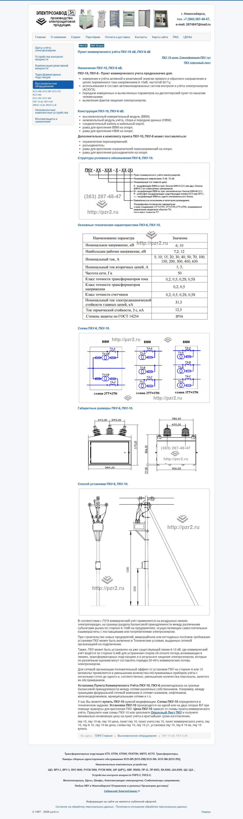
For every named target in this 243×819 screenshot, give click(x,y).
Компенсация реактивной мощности (51, 66)
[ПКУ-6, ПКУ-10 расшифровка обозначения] (144, 191)
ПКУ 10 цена (97, 45)
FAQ (175, 37)
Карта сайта (160, 37)
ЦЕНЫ (187, 37)
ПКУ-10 (83, 45)
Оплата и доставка (117, 37)
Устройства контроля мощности (49, 57)
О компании (58, 37)
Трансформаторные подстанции (48, 75)
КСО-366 (37, 94)
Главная (40, 37)
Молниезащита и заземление (46, 120)
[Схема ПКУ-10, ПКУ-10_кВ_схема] (144, 368)
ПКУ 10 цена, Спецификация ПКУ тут (186, 57)
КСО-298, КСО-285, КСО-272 (47, 91)
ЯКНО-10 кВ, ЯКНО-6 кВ (44, 104)
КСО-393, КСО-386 (42, 98)
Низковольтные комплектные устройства (51, 111)
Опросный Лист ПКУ (166, 712)
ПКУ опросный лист (197, 62)
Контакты (141, 37)
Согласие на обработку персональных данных (85, 806)
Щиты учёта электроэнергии (45, 48)
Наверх (206, 811)
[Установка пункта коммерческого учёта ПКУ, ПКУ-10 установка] (144, 552)
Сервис (76, 37)
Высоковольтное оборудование (46, 84)
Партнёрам (93, 37)
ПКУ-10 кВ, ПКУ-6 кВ (43, 101)
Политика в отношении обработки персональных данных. (152, 806)
